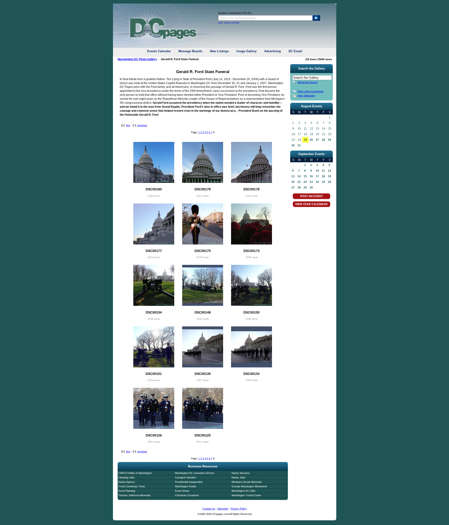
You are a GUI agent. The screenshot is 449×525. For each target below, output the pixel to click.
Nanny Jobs (238, 477)
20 (293, 182)
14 (299, 176)
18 (323, 176)
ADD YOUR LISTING (228, 23)
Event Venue (182, 490)
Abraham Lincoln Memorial (246, 482)
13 (293, 176)
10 (317, 170)
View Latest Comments (310, 91)
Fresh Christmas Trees (131, 486)
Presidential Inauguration (189, 482)
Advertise (222, 508)
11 (323, 170)
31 (299, 145)
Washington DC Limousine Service (194, 473)
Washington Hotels (185, 486)
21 (299, 182)
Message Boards (190, 51)
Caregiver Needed (185, 477)
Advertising (272, 51)
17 (317, 176)
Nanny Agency (126, 482)
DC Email (295, 51)
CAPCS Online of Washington (135, 473)
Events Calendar (159, 51)
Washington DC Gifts (243, 490)
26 (311, 139)
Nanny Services (241, 473)
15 (305, 176)
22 (305, 182)
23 (311, 182)
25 (305, 139)
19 (329, 176)
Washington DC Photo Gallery (137, 59)
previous (142, 125)
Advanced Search (307, 82)
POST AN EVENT (311, 196)
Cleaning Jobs (126, 477)
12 (329, 170)
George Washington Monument (249, 486)
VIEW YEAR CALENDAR (311, 204)
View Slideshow (306, 95)
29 (329, 139)
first (128, 125)
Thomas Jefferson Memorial (134, 495)
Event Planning (126, 490)
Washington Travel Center (246, 495)
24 (317, 182)
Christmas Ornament (187, 495)
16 (311, 176)
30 (293, 145)
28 (323, 139)
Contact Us (209, 508)
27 (317, 139)
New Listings (219, 51)
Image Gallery (246, 51)
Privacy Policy (239, 508)
